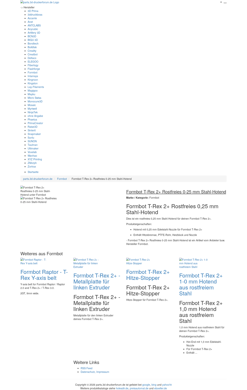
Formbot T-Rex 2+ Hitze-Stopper (148, 274)
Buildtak (32, 47)
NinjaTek (33, 112)
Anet (30, 22)
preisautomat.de (139, 388)
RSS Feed (86, 368)
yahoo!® (167, 384)
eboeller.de (160, 388)
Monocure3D (35, 101)
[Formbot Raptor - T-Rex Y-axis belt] (34, 261)
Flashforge (34, 69)
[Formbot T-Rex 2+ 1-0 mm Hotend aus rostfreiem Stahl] (193, 262)
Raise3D (32, 126)
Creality (32, 50)
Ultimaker (33, 148)
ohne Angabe (35, 116)
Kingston (33, 83)
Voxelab (32, 152)
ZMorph (32, 163)
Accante (32, 18)
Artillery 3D (34, 32)
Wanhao (32, 155)
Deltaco (32, 58)
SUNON (32, 141)
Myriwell (32, 108)
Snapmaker (34, 134)
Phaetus (32, 119)
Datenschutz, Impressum (95, 372)
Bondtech (33, 43)
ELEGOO (33, 61)
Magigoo (33, 90)
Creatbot (33, 54)
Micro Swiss (34, 97)
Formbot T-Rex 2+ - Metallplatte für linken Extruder (96, 281)
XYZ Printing (35, 159)
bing (154, 384)
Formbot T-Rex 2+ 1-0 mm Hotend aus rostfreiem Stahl (201, 284)
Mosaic (32, 105)
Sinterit (32, 130)
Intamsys (33, 76)
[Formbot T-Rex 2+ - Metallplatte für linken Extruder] (87, 262)
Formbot (32, 72)
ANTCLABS (34, 25)
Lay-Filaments (36, 87)
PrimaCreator (35, 123)
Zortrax (32, 166)
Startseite (33, 172)
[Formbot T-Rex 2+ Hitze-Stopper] (140, 261)
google (146, 384)
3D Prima (33, 11)
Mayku (31, 94)
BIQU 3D (33, 40)
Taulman (33, 145)
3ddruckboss (35, 14)
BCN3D (32, 36)
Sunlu (31, 137)
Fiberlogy (33, 65)
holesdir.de (122, 388)
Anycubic (33, 29)
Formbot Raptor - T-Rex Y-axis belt (44, 274)
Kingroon (33, 79)
